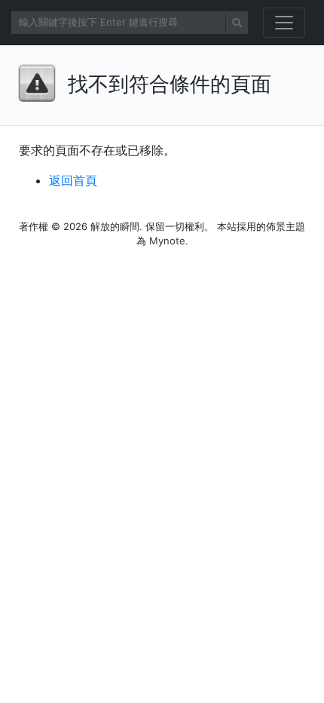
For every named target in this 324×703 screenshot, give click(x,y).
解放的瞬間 (114, 226)
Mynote (167, 241)
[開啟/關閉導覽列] (284, 23)
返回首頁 (73, 180)
